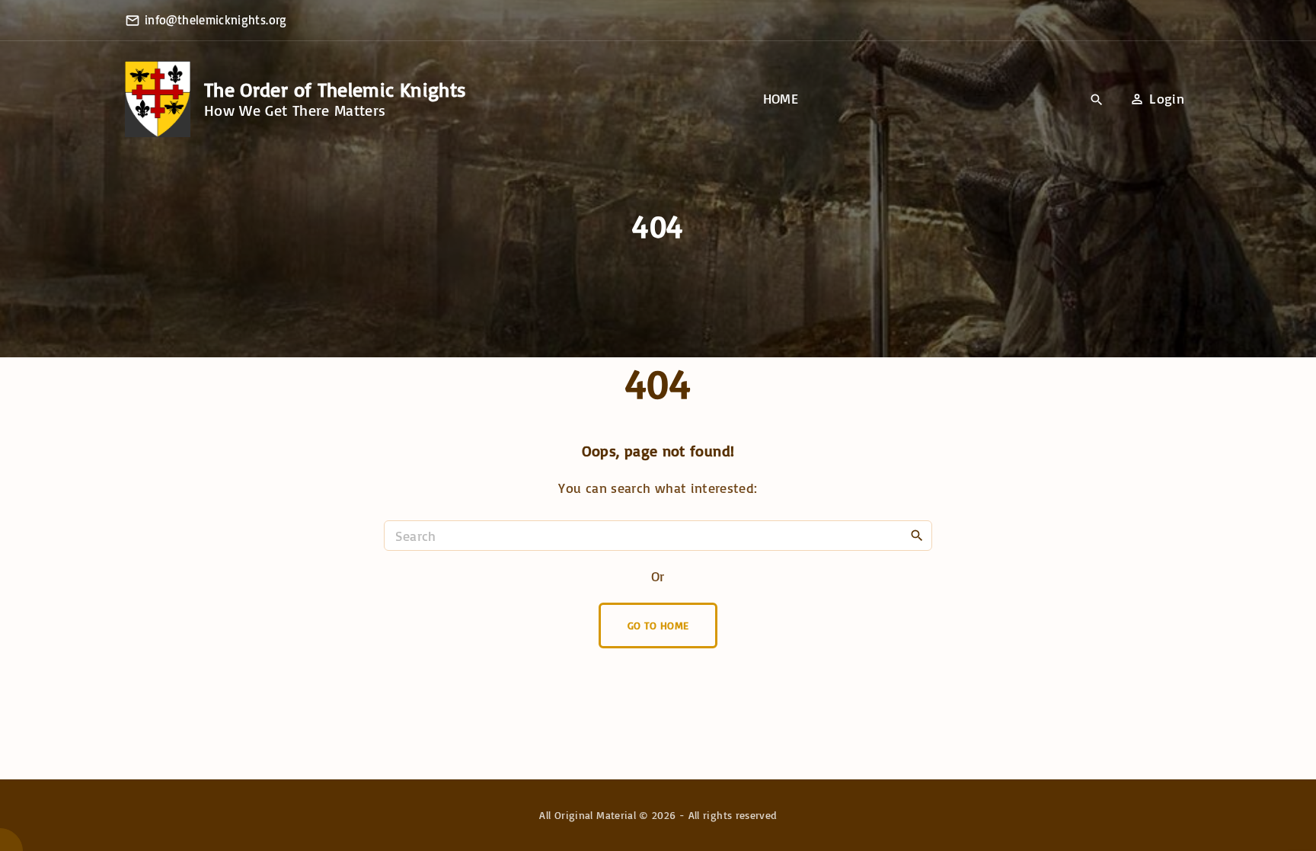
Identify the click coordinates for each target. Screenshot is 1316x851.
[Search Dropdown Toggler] (1097, 99)
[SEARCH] (917, 534)
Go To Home (658, 625)
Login (1166, 98)
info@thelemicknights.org (216, 19)
